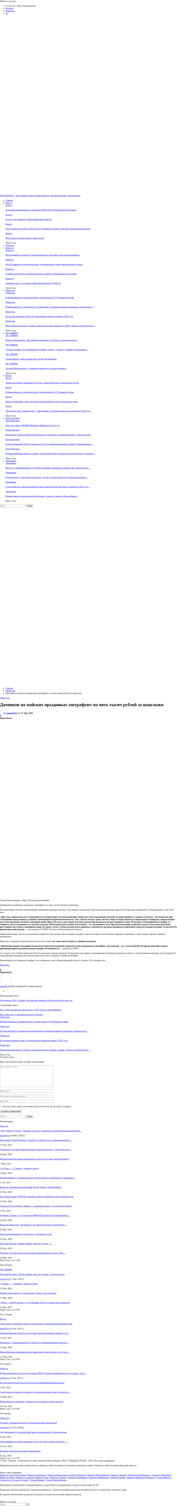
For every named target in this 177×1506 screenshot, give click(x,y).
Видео (8, 375)
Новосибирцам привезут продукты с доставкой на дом (26, 1234)
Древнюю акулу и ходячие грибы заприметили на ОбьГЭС (33, 283)
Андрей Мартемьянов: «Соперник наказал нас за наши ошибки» (36, 368)
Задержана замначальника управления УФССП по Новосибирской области (41, 210)
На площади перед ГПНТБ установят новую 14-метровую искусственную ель (36, 1196)
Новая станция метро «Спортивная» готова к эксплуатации (28, 1293)
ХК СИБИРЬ (12, 333)
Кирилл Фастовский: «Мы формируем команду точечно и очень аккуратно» (42, 340)
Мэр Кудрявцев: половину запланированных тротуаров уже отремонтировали (43, 255)
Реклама (9, 8)
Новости (10, 248)
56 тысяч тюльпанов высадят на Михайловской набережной (28, 1423)
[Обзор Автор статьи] (5, 984)
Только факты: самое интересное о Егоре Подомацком (31, 359)
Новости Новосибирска (98, 1475)
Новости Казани (119, 1475)
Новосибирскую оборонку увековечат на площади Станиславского (31, 1401)
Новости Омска (7, 1477)
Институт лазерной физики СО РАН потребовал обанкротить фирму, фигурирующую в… (48, 468)
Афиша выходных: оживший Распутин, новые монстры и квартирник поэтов (42, 383)
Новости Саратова (25, 1477)
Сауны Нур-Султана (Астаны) (14, 1480)
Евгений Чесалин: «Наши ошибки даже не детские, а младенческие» (32, 1274)
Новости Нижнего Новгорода (141, 1477)
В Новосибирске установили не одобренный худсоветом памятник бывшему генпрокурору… (50, 307)
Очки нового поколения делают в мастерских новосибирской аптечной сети (36, 1324)
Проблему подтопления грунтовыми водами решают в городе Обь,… (33, 1253)
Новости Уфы (41, 1477)
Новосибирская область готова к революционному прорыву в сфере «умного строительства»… (51, 326)
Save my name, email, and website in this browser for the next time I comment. (37, 1106)
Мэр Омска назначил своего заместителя (25, 238)
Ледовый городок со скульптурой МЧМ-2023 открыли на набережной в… (35, 1215)
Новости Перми (117, 1477)
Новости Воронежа (161, 1475)
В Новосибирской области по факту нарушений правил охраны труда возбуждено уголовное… (51, 453)
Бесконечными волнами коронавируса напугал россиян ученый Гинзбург (34, 1159)
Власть (9, 203)
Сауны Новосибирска (56, 1480)
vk (7, 13)
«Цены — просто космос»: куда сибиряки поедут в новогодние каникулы (35, 1302)
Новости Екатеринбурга (139, 1475)
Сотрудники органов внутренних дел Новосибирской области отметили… (35, 1392)
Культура (10, 245)
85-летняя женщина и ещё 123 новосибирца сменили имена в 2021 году (39, 316)
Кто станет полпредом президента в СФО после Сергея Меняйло (31, 1010)
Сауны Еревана (37, 1480)
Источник (4, 965)
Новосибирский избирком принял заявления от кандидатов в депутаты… (35, 1352)
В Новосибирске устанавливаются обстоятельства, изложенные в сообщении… (37, 1178)
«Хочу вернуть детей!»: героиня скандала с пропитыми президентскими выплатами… (41, 1131)
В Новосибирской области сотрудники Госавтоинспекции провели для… (34, 1333)
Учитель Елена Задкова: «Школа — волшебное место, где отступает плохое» (36, 1206)
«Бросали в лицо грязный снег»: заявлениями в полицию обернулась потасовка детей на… (49, 411)
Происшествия (12, 418)
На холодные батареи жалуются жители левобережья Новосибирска (32, 1383)
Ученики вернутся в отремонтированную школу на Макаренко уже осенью (41, 274)
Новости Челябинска (99, 1477)
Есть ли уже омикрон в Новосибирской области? (29, 219)
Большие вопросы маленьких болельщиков (20, 1451)
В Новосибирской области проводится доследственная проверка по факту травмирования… (49, 444)
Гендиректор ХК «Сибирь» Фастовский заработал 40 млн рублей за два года (36, 1000)
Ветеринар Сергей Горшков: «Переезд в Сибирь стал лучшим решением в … (36, 1140)
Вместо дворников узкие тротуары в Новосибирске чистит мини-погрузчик (41, 401)
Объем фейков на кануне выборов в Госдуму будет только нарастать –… (34, 1441)
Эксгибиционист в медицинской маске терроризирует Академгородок (33, 1432)
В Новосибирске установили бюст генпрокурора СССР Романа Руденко (40, 297)
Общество (10, 290)
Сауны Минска (164, 1477)
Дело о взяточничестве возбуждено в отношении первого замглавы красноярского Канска (48, 229)
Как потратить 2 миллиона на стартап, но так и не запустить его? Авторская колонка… (47, 477)
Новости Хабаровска (77, 1477)
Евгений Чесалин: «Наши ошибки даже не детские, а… (26, 1243)
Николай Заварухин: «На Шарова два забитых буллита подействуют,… (33, 1225)
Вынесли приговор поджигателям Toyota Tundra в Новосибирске (31, 1187)
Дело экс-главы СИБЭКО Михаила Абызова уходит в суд (33, 425)
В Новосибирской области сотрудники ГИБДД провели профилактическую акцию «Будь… (43, 1373)
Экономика (11, 461)
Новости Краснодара (58, 1475)
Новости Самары (58, 1477)
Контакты (10, 11)
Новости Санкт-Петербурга (13, 1475)
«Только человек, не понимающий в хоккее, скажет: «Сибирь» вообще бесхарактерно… (47, 349)
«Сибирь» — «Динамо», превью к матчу (19, 1284)
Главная (9, 200)
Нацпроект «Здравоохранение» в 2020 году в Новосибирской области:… (34, 1342)
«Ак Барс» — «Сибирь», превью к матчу (19, 1168)
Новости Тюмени (77, 1475)
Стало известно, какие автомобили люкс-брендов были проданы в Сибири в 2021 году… (48, 487)
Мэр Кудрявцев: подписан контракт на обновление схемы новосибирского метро (44, 264)
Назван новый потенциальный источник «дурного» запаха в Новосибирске (41, 496)
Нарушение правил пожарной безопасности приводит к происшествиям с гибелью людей (48, 435)
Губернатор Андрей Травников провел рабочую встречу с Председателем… (36, 1149)
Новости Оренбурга (37, 1475)
